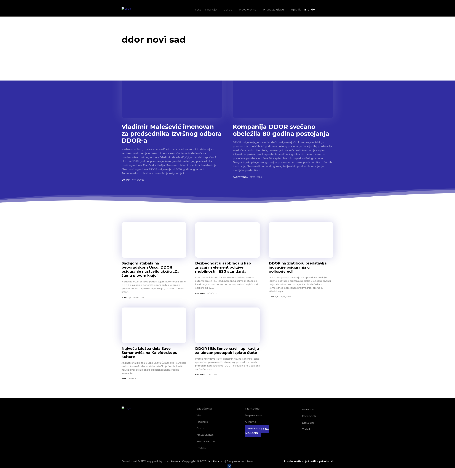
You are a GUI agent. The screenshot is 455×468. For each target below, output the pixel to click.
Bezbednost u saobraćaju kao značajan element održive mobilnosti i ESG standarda (223, 267)
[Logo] (136, 9)
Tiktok (306, 429)
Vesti (124, 379)
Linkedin (308, 422)
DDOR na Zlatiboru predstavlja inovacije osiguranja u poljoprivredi (298, 267)
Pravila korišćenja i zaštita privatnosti (308, 461)
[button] (329, 10)
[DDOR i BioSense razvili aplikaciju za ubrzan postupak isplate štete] (227, 325)
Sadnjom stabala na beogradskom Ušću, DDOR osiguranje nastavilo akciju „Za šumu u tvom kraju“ (151, 269)
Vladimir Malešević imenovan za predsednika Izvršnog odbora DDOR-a (172, 133)
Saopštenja (240, 177)
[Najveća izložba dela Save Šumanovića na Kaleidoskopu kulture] (154, 325)
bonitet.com (216, 461)
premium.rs (172, 461)
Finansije (126, 297)
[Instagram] (297, 410)
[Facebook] (297, 416)
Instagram (309, 409)
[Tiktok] (297, 429)
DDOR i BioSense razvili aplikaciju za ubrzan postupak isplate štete (227, 350)
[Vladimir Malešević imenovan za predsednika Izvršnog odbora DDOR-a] (172, 90)
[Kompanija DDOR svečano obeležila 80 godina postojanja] (283, 90)
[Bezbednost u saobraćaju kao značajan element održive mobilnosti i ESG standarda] (227, 240)
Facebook (309, 416)
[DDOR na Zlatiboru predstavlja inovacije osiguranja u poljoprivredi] (301, 240)
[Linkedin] (297, 423)
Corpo (126, 180)
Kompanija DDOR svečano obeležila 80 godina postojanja (281, 130)
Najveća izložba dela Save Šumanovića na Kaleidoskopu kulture (149, 352)
